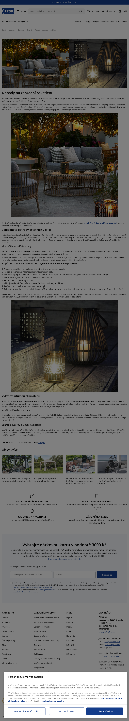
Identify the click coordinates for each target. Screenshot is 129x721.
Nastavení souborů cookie (26, 711)
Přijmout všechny (104, 711)
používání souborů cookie (52, 701)
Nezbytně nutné (67, 711)
